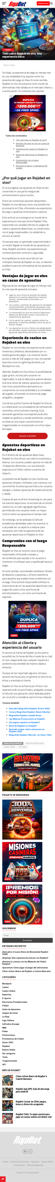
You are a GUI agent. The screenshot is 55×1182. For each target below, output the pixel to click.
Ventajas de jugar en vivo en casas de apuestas (32, 144)
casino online (9, 747)
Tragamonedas (9, 1060)
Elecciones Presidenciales (14, 1002)
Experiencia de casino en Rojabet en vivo (32, 150)
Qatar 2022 (7, 1042)
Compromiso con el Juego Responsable (27, 161)
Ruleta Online (8, 1049)
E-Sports (6, 998)
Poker (5, 1031)
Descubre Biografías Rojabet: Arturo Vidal (29, 708)
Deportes (6, 994)
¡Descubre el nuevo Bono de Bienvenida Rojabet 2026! (25, 953)
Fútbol (5, 1005)
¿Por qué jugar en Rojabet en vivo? (31, 140)
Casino (5, 987)
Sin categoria (8, 1053)
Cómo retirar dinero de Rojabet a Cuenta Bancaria (26, 971)
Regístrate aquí (43, 3)
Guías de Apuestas (11, 1009)
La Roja (5, 1016)
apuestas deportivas (34, 743)
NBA (4, 1027)
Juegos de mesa (10, 1012)
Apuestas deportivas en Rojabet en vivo (32, 155)
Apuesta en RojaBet (27, 436)
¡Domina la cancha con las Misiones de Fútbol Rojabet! (24, 963)
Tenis (4, 1057)
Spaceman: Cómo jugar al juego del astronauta (25, 967)
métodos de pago (10, 1024)
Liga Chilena (8, 1020)
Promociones (8, 1035)
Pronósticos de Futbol (13, 1038)
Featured (23, 747)
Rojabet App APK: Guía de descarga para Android (32, 1090)
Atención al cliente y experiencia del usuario (31, 167)
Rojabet (6, 1046)
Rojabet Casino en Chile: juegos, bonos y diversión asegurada (31, 1103)
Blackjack (6, 983)
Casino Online (8, 990)
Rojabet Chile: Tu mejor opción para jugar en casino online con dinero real (34, 1115)
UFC (4, 1064)
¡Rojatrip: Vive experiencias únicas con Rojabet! (25, 957)
